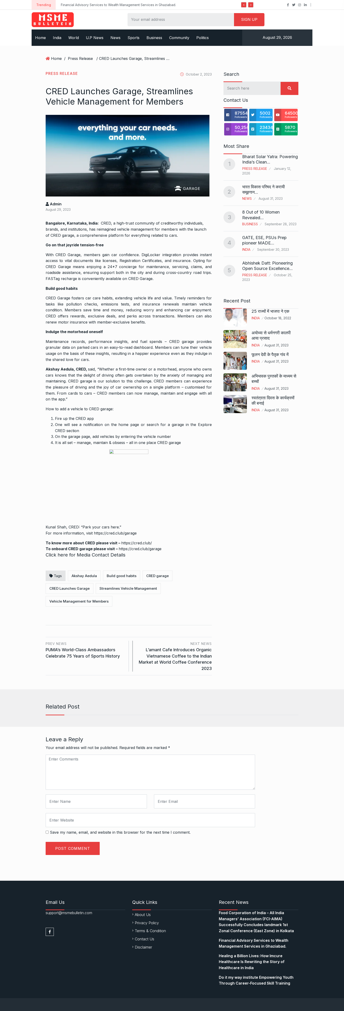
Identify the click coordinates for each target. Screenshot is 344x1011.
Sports (133, 37)
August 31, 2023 (276, 345)
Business (154, 37)
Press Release (80, 58)
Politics (202, 37)
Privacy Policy (147, 922)
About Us (143, 914)
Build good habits (121, 576)
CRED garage (62, 235)
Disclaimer (143, 947)
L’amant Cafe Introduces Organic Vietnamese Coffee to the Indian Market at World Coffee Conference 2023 (175, 656)
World (73, 37)
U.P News (94, 37)
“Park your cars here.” (101, 527)
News (115, 37)
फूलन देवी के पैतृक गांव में (270, 354)
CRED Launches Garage (69, 588)
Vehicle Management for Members (79, 601)
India (57, 37)
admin (55, 204)
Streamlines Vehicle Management (128, 588)
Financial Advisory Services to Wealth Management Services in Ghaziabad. (118, 5)
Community (179, 37)
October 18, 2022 (277, 318)
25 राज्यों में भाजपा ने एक (270, 311)
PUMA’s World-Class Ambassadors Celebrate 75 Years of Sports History (83, 650)
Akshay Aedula (84, 576)
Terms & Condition (150, 930)
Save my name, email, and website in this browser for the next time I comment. (120, 832)
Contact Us (144, 939)
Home (40, 37)
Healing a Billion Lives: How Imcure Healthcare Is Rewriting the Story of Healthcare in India (252, 961)
